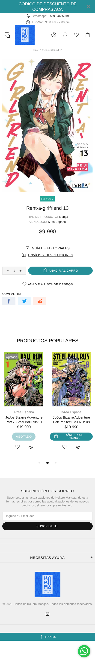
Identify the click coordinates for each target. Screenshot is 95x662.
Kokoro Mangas (25, 35)
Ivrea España (57, 221)
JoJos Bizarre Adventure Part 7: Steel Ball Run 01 (23, 419)
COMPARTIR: (11, 293)
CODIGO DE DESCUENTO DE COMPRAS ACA (48, 7)
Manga (63, 216)
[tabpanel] (24, 406)
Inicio (36, 50)
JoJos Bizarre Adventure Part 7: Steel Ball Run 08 (71, 419)
